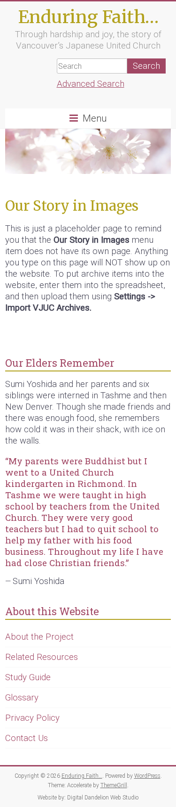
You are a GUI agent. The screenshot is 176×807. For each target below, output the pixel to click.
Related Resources (41, 657)
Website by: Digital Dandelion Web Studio (88, 797)
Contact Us (26, 738)
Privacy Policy (32, 718)
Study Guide (28, 677)
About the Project (39, 637)
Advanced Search (90, 84)
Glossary (21, 697)
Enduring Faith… (88, 17)
